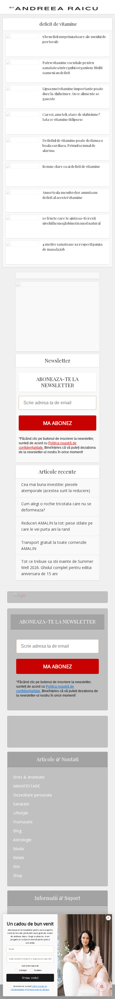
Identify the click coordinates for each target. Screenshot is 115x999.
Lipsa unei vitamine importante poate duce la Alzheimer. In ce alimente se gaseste (72, 93)
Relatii (18, 857)
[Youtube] (14, 738)
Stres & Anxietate (29, 777)
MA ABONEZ (57, 423)
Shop (17, 875)
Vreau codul (30, 977)
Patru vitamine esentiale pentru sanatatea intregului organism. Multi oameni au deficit (72, 67)
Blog (17, 830)
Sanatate (21, 804)
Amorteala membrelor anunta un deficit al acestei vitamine (69, 195)
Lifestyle (20, 812)
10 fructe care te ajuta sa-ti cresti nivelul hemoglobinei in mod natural (71, 220)
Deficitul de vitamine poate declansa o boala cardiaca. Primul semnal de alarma (72, 145)
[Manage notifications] (101, 986)
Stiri (16, 866)
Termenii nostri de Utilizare (38, 989)
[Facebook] (14, 729)
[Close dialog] (108, 917)
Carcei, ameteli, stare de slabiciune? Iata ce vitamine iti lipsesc (71, 117)
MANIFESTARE (26, 786)
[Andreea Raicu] (53, 6)
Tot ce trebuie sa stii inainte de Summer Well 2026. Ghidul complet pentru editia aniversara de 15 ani (57, 567)
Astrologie (22, 839)
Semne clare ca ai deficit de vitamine (71, 166)
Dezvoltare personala (32, 795)
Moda (18, 848)
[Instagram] (14, 720)
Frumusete (23, 821)
